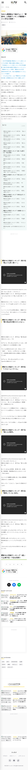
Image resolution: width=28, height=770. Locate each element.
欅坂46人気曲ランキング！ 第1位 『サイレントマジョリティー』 (14, 223)
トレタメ (14, 752)
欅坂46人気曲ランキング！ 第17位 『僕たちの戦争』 (14, 143)
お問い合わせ (22, 756)
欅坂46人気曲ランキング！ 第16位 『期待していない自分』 (14, 147)
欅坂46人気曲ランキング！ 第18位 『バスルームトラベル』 (14, 139)
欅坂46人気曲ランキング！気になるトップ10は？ (14, 175)
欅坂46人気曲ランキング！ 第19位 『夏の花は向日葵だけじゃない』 (14, 136)
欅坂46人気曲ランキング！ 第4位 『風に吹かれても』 (14, 207)
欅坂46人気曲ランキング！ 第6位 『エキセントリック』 (14, 199)
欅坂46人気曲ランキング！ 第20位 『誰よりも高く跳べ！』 (14, 132)
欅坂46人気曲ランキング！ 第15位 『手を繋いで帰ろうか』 (14, 155)
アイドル (3, 11)
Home (2, 7)
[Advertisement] (14, 248)
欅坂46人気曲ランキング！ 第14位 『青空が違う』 (14, 159)
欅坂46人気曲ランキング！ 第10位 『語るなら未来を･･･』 (14, 179)
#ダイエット (14, 664)
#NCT (21, 664)
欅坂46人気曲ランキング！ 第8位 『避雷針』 (13, 187)
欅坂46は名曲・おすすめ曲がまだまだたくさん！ (14, 227)
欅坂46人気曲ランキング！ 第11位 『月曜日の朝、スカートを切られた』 (14, 171)
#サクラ (3, 667)
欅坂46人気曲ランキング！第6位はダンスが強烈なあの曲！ (14, 195)
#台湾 (21, 661)
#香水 (9, 664)
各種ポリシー (13, 756)
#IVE (3, 661)
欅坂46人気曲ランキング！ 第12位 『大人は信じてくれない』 (14, 167)
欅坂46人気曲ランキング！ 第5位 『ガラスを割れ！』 (14, 203)
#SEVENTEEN (14, 661)
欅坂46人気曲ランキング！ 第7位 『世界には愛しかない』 (14, 191)
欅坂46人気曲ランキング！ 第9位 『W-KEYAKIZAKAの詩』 (13, 183)
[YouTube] (14, 760)
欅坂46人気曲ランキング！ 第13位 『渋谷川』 (13, 163)
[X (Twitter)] (9, 760)
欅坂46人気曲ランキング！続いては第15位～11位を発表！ (13, 151)
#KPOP (3, 664)
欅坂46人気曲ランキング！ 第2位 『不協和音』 (14, 219)
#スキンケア (10, 667)
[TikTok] (18, 760)
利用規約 (5, 756)
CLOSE (23, 125)
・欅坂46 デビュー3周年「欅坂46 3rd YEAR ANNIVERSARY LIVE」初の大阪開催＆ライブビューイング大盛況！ (13, 71)
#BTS (8, 661)
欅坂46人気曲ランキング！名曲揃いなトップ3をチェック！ (14, 211)
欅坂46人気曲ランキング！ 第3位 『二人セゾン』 (14, 215)
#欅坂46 (3, 24)
